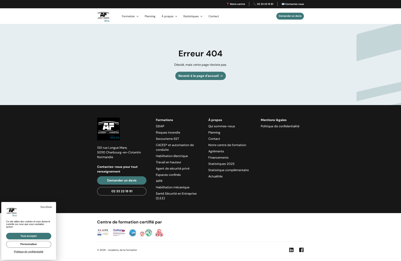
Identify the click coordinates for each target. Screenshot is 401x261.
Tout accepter (29, 236)
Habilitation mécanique (172, 187)
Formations (164, 120)
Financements (218, 157)
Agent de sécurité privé (172, 168)
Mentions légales (274, 120)
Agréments (216, 151)
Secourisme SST (167, 139)
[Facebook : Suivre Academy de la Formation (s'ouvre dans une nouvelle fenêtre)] (301, 250)
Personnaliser (28, 244)
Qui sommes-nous (221, 126)
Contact (213, 16)
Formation (128, 16)
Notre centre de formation (227, 145)
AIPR (159, 181)
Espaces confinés (168, 175)
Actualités (215, 176)
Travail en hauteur (168, 162)
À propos (167, 16)
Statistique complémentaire (228, 170)
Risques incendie (168, 132)
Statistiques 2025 (221, 164)
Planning (150, 16)
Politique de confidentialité (280, 126)
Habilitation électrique (172, 156)
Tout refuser (46, 206)
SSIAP (160, 126)
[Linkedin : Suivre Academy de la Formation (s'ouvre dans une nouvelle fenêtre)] (291, 250)
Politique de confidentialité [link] (28, 251)
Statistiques (191, 16)
